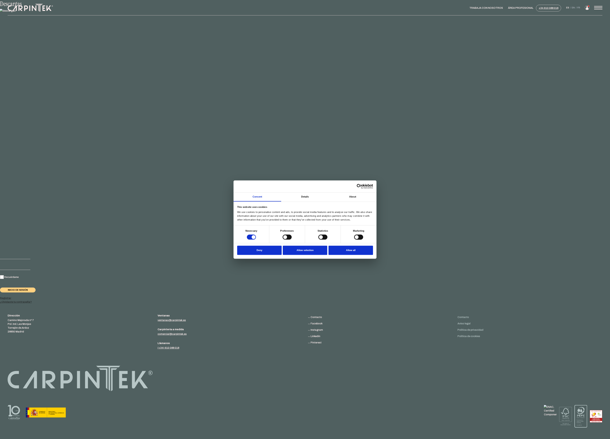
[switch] (287, 237)
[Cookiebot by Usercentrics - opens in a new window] (359, 186)
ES (567, 8)
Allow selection (305, 250)
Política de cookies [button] (469, 336)
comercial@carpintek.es (172, 334)
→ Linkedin (314, 336)
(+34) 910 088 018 (168, 347)
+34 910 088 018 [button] (548, 8)
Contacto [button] (463, 317)
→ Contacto (315, 317)
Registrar (5, 298)
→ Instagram (315, 329)
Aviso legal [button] (464, 323)
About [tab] (352, 196)
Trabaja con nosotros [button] (486, 8)
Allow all (351, 250)
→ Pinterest (315, 342)
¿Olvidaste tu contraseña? (16, 302)
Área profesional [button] (520, 8)
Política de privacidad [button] (470, 329)
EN (573, 8)
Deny (259, 250)
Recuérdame (11, 277)
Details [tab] (305, 196)
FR (578, 8)
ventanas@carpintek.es (172, 320)
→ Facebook (315, 323)
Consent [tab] (257, 196)
